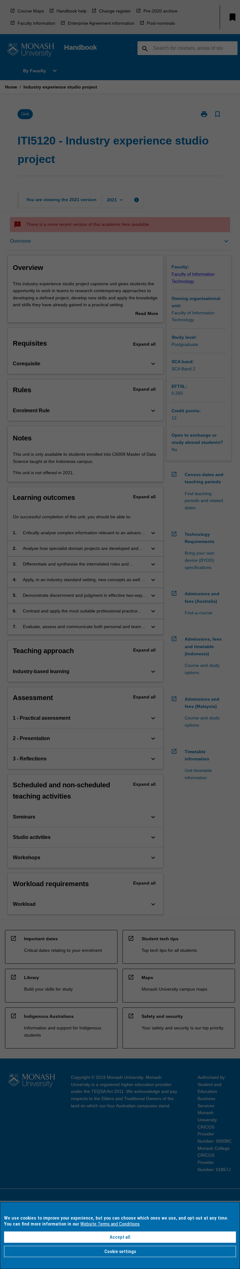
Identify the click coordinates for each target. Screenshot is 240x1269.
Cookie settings (120, 1251)
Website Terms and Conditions (110, 1224)
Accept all (120, 1237)
